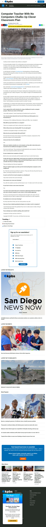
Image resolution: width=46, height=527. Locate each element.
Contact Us (32, 496)
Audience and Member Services (35, 492)
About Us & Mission (18, 492)
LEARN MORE (12, 520)
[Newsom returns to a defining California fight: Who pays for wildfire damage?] (28, 468)
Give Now (41, 1)
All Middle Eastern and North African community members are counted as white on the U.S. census (21, 318)
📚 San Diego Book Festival (8, 223)
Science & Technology (5, 472)
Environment (15, 472)
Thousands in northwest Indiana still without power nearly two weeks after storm (19, 425)
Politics (25, 472)
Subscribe (23, 264)
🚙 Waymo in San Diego (7, 226)
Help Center (32, 504)
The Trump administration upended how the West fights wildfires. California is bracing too (39, 478)
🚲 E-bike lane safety (7, 221)
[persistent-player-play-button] (3, 5)
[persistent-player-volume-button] (6, 5)
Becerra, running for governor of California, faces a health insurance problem (18, 421)
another (27, 84)
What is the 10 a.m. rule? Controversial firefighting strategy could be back (17, 477)
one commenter (9, 78)
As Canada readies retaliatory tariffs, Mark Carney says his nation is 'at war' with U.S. (20, 432)
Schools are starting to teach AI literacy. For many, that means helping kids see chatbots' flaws (6, 477)
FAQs (31, 498)
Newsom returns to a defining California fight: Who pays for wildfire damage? (28, 476)
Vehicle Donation (18, 524)
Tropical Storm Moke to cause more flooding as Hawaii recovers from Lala (18, 436)
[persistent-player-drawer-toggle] (44, 5)
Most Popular (4, 392)
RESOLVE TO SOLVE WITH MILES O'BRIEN (10, 387)
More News (5, 464)
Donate (23, 458)
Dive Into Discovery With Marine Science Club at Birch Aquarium (15, 353)
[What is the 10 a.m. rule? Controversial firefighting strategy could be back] (17, 468)
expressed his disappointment (17, 86)
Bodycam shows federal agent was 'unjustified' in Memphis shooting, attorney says (19, 428)
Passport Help (32, 502)
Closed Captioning (33, 494)
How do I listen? (32, 500)
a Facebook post (19, 71)
